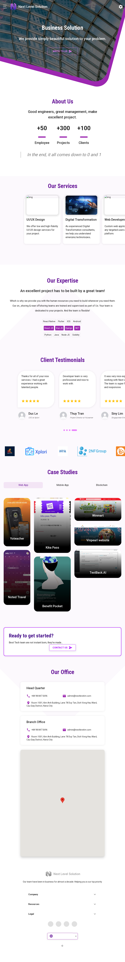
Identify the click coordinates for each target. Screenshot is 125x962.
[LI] (74, 924)
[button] (23, 485)
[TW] (58, 924)
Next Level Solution (32, 7)
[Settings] (120, 6)
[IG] (66, 924)
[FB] (50, 924)
